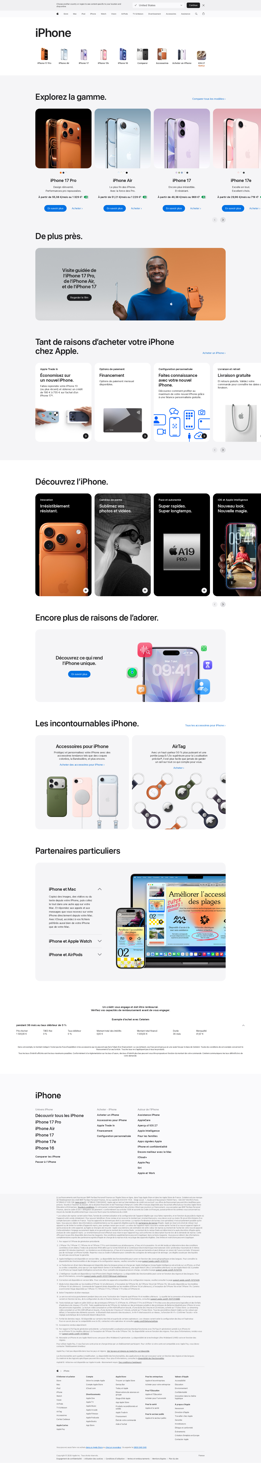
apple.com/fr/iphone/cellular (146, 1321)
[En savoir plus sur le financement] (123, 402)
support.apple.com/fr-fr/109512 (75, 1334)
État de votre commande (126, 1420)
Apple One (90, 1398)
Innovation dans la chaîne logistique (185, 1397)
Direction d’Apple (182, 1412)
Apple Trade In (122, 1412)
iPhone (59, 1392)
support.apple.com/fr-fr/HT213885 (165, 1299)
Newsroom (179, 1408)
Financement (121, 1416)
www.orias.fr (80, 1202)
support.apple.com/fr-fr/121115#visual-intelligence (105, 1276)
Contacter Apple (181, 1439)
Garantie (178, 1420)
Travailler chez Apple (183, 1416)
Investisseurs (180, 1424)
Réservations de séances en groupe (127, 1393)
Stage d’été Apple (123, 1398)
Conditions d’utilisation (115, 1459)
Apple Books (91, 1421)
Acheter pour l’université (155, 1398)
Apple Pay (60, 1429)
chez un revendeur (113, 1447)
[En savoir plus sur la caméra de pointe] (123, 544)
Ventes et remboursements (138, 1459)
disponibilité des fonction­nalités (151, 1358)
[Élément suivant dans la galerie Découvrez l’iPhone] (223, 604)
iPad (58, 1388)
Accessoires (61, 1415)
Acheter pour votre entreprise (157, 1385)
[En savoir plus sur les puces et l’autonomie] (182, 544)
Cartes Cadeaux (63, 1419)
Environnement (181, 1388)
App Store (90, 1425)
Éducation (179, 1385)
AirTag (59, 1412)
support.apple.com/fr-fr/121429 (186, 1280)
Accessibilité (180, 1381)
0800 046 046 (140, 1447)
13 (161, 758)
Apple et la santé (152, 1408)
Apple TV (90, 1402)
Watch (59, 1396)
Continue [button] (193, 5)
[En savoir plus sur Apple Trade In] (63, 402)
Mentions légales (159, 1459)
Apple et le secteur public (155, 1418)
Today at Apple (122, 1388)
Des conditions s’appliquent (130, 1362)
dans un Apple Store (94, 1447)
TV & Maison (61, 1408)
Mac (58, 1385)
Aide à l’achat (121, 1424)
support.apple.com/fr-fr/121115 (155, 1261)
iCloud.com (91, 1388)
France (202, 1456)
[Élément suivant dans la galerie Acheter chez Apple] (223, 450)
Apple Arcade (91, 1410)
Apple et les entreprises (155, 1381)
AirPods (59, 1404)
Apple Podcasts (92, 1418)
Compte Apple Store (94, 1385)
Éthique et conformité (184, 1428)
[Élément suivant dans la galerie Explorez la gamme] (223, 220)
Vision (58, 1400)
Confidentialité (181, 1392)
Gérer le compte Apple (95, 1381)
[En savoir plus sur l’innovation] (63, 544)
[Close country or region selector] (203, 5)
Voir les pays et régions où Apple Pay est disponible (128, 1351)
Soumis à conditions (86, 1207)
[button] (158, 5)
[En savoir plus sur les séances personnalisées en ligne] (182, 402)
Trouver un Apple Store (125, 1381)
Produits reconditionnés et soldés (127, 1407)
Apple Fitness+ (92, 1414)
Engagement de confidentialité (69, 1459)
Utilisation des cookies (93, 1459)
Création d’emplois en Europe (187, 1435)
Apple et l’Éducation (153, 1394)
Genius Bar (120, 1385)
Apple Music (91, 1406)
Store (58, 1381)
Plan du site (174, 1459)
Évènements (180, 1432)
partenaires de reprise (148, 1223)
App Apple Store (122, 1402)
